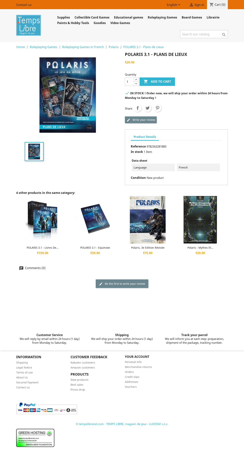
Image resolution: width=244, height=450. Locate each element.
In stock (137, 152)
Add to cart (157, 81)
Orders (129, 372)
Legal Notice (24, 367)
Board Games (192, 17)
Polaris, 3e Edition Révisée (148, 247)
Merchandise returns (138, 367)
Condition (138, 178)
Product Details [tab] (145, 137)
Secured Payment (27, 382)
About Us (22, 377)
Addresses (131, 382)
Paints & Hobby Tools (73, 23)
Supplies (63, 17)
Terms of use (24, 372)
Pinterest (157, 108)
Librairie (213, 17)
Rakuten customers (83, 362)
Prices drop (78, 389)
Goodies (100, 23)
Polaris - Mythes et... (200, 247)
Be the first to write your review (124, 283)
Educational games (128, 17)
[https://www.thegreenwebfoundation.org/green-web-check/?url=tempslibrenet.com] (35, 437)
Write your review (143, 120)
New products (79, 379)
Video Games (120, 23)
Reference (138, 146)
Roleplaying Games (162, 17)
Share (137, 108)
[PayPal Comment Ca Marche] (46, 408)
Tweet (147, 108)
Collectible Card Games (92, 17)
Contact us (24, 5)
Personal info (133, 362)
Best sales (77, 384)
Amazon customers (83, 367)
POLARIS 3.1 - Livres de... (43, 247)
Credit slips (132, 377)
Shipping (22, 362)
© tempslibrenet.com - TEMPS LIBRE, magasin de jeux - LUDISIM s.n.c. (122, 424)
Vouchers (131, 387)
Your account (137, 357)
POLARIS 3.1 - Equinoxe (95, 247)
